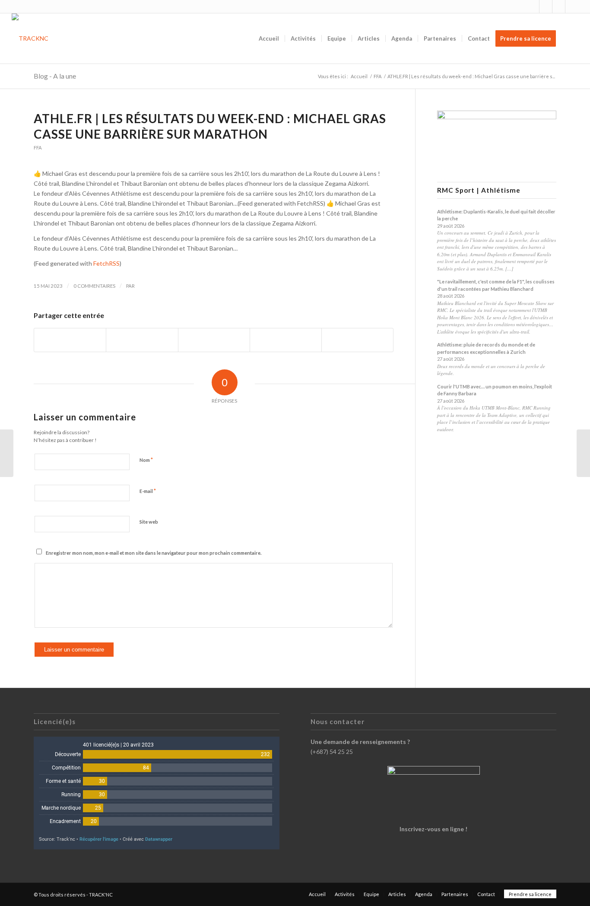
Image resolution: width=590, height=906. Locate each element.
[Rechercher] (569, 38)
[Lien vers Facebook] (545, 6)
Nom (146, 459)
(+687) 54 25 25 (332, 751)
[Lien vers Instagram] (533, 6)
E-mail (148, 490)
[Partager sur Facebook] (70, 340)
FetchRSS (106, 263)
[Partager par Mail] (357, 340)
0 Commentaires (94, 286)
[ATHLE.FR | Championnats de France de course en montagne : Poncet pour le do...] (6, 453)
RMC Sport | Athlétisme (478, 190)
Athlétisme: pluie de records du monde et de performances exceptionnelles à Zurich (486, 348)
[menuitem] (269, 38)
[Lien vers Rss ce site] (558, 6)
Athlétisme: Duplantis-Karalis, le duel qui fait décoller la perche (496, 215)
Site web (149, 522)
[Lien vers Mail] (571, 6)
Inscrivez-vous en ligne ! (433, 829)
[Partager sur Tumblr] (285, 340)
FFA (38, 147)
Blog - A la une (55, 76)
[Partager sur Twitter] (142, 340)
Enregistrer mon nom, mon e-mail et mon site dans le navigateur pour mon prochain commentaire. (153, 553)
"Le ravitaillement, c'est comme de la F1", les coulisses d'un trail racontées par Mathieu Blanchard (496, 285)
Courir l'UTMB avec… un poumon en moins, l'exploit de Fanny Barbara (494, 390)
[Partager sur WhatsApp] (214, 340)
